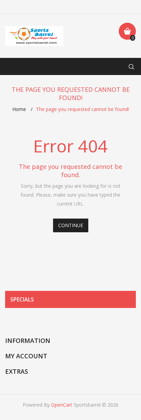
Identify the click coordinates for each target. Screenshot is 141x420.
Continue (70, 225)
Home (19, 109)
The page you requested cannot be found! (82, 109)
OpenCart (61, 405)
